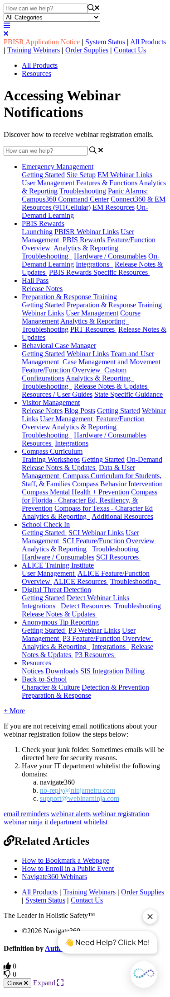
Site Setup (81, 175)
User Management (48, 183)
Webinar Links (88, 353)
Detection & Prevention (115, 687)
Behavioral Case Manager (59, 345)
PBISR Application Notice (42, 42)
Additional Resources (122, 516)
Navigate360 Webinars (54, 876)
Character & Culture (51, 687)
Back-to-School (44, 679)
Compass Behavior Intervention (117, 484)
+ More (14, 711)
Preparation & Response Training (69, 297)
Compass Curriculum (52, 451)
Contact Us (130, 50)
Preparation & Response (56, 695)
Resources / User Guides (57, 394)
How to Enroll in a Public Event (68, 868)
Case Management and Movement (111, 362)
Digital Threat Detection (56, 589)
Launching (37, 231)
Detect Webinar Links (98, 598)
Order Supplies (86, 50)
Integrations (94, 264)
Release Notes (42, 288)
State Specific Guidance (128, 394)
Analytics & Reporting (87, 248)
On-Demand (144, 459)
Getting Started (43, 175)
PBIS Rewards (43, 223)
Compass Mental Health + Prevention (75, 492)
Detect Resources (86, 606)
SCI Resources (118, 557)
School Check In (46, 524)
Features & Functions (106, 183)
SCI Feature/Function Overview (109, 541)
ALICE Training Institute (58, 565)
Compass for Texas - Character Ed (103, 508)
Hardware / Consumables (110, 256)
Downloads (61, 671)
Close (15, 983)
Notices (33, 671)
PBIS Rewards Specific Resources (99, 272)
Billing (135, 671)
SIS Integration (101, 671)
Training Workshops (51, 459)
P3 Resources (95, 654)
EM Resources (113, 207)
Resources (36, 73)
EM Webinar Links (124, 175)
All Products (148, 42)
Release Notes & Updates (111, 386)
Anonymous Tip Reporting (60, 622)
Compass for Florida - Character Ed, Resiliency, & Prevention (89, 500)
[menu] (7, 25)
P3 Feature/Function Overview (108, 638)
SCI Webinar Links (96, 532)
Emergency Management (57, 166)
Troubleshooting (82, 191)
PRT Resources (93, 329)
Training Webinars (33, 50)
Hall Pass (35, 280)
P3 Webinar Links (94, 630)
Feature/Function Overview (62, 370)
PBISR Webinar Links (86, 231)
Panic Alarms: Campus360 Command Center (85, 195)
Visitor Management (51, 402)
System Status (105, 42)
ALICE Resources (80, 581)
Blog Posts (79, 410)
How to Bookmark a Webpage (65, 860)
